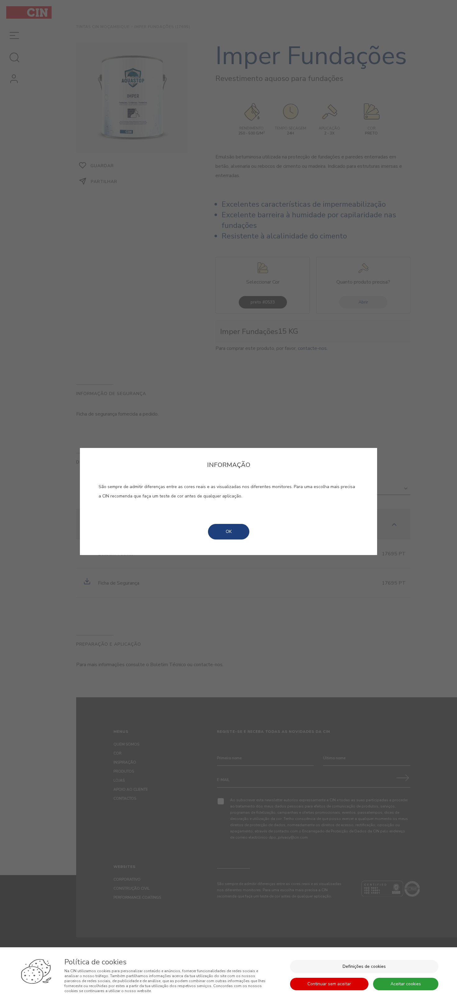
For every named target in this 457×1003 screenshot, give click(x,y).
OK (229, 531)
